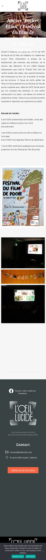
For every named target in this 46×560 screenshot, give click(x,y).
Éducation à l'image (23, 13)
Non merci (30, 556)
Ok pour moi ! (18, 556)
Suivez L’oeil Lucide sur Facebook (25, 391)
